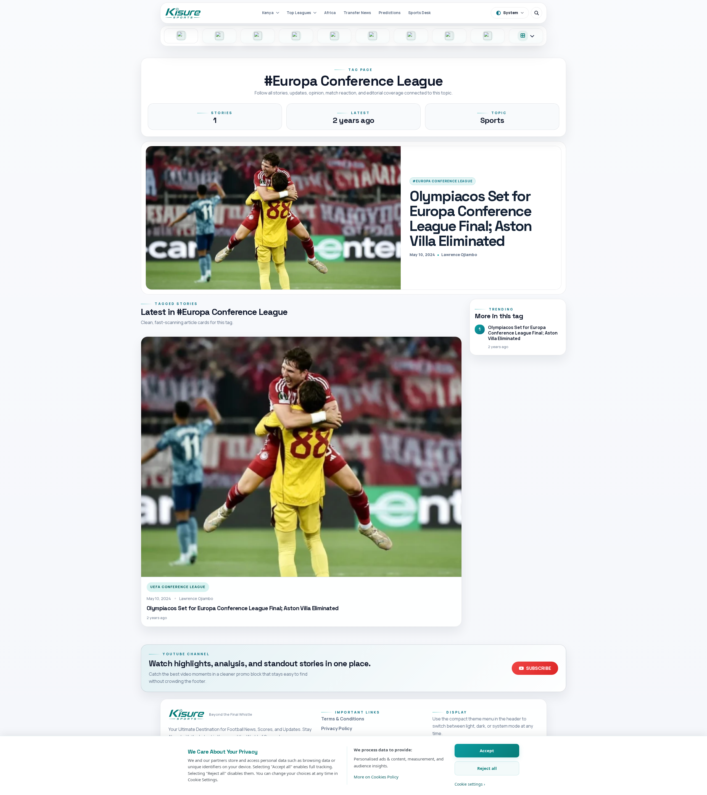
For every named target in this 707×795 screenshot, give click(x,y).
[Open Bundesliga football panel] (296, 35)
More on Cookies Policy (376, 777)
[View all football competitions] (526, 35)
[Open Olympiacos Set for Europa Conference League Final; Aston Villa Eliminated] (273, 217)
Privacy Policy (336, 728)
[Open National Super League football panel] (219, 35)
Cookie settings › (470, 784)
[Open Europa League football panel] (488, 35)
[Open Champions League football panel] (449, 35)
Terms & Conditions (342, 719)
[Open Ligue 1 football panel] (334, 35)
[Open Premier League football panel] (258, 35)
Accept (487, 750)
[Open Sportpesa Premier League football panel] (181, 35)
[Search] (536, 13)
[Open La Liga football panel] (411, 35)
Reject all (487, 768)
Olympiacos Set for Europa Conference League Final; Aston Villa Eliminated (471, 218)
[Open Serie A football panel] (373, 35)
